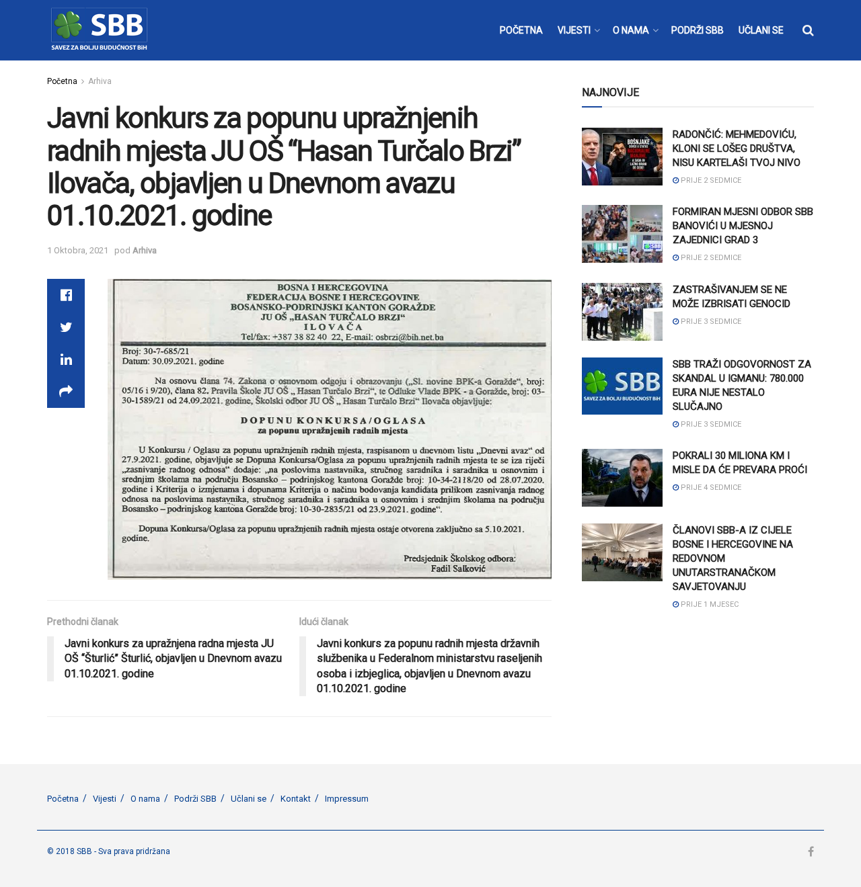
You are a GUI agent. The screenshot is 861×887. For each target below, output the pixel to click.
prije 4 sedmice (710, 487)
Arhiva (100, 81)
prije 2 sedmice (710, 180)
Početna (62, 81)
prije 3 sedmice (710, 321)
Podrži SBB (195, 799)
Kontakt (295, 799)
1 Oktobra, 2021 (77, 250)
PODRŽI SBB (697, 30)
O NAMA (631, 30)
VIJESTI (574, 30)
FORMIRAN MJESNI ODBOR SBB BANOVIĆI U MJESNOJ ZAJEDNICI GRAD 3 (743, 226)
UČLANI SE (761, 30)
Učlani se (248, 799)
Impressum (347, 799)
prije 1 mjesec (709, 604)
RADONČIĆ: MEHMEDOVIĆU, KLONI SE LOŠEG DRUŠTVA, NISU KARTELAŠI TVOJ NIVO (736, 148)
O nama (145, 799)
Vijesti (104, 799)
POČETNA (521, 30)
